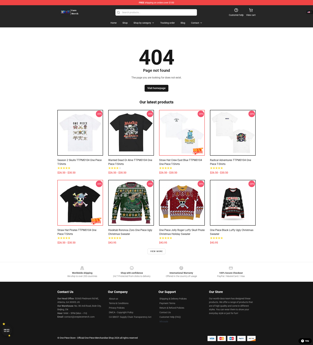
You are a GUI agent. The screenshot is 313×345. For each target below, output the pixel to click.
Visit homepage (156, 88)
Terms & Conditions (118, 303)
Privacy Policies (117, 308)
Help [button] (307, 341)
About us (113, 298)
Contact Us (165, 312)
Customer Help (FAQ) (170, 317)
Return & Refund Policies (171, 308)
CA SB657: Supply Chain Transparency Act (130, 317)
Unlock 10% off (6, 330)
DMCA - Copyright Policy (121, 312)
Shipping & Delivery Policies (173, 298)
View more (156, 251)
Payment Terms (167, 303)
